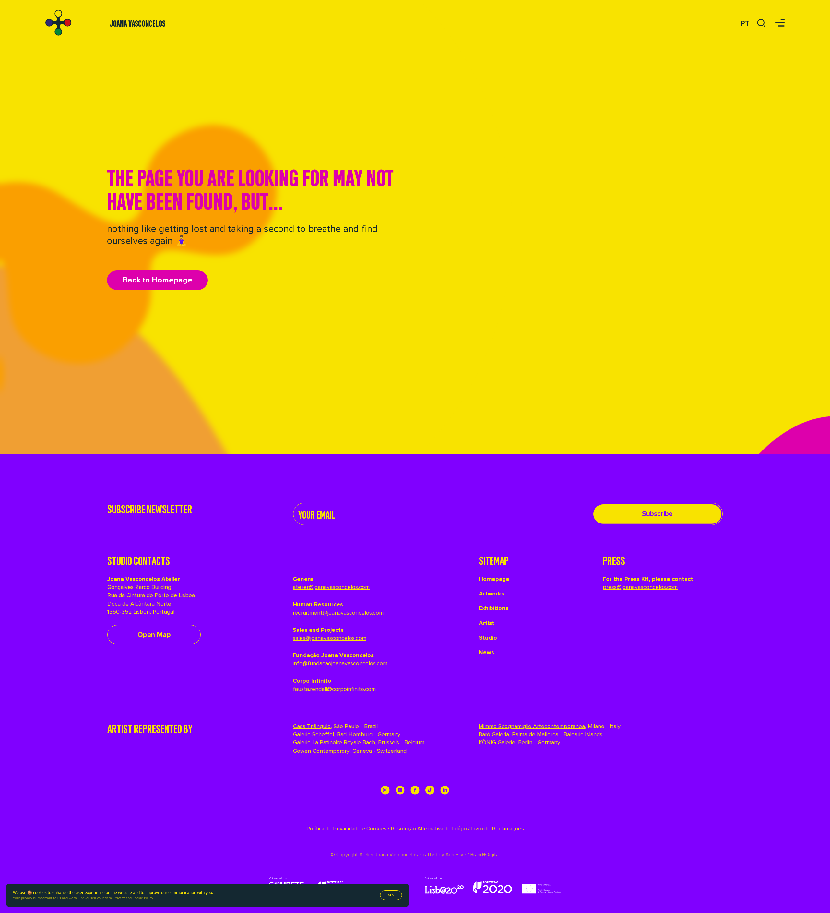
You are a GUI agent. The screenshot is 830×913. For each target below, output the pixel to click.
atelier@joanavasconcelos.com (331, 587)
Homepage (494, 579)
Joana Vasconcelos (137, 23)
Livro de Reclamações (497, 828)
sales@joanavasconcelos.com (329, 638)
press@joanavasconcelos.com (640, 587)
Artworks (491, 593)
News (486, 652)
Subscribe (657, 514)
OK (391, 895)
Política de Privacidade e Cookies (346, 828)
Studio (488, 637)
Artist (486, 623)
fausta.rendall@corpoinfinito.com (334, 688)
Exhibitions (493, 608)
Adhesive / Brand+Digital (472, 855)
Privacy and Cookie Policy (133, 898)
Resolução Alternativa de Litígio (429, 828)
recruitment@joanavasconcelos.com (338, 612)
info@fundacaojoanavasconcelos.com (340, 663)
